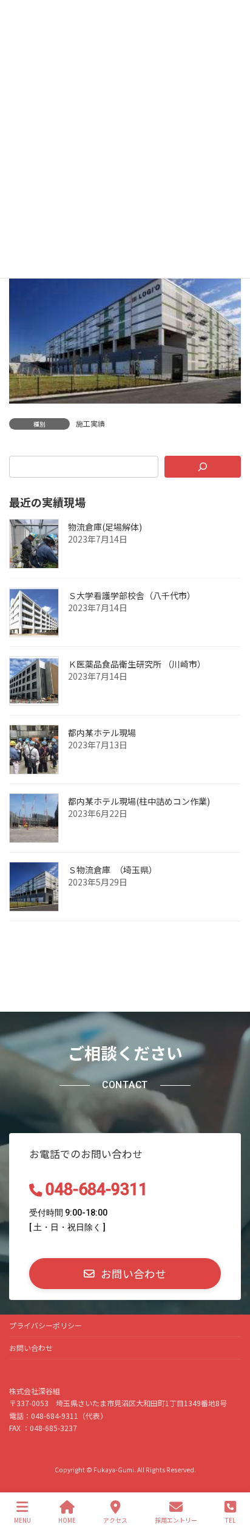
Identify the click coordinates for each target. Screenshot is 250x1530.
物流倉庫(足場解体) (105, 527)
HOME (67, 1519)
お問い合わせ (31, 1347)
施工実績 (90, 423)
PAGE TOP (231, 1474)
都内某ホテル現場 (102, 732)
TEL (230, 1519)
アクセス (115, 1519)
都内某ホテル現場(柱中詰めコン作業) (139, 801)
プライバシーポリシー (45, 1325)
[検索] (202, 467)
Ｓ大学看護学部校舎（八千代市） (131, 595)
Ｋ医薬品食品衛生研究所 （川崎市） (137, 664)
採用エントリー (176, 1519)
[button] (125, 1273)
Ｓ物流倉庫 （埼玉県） (112, 870)
